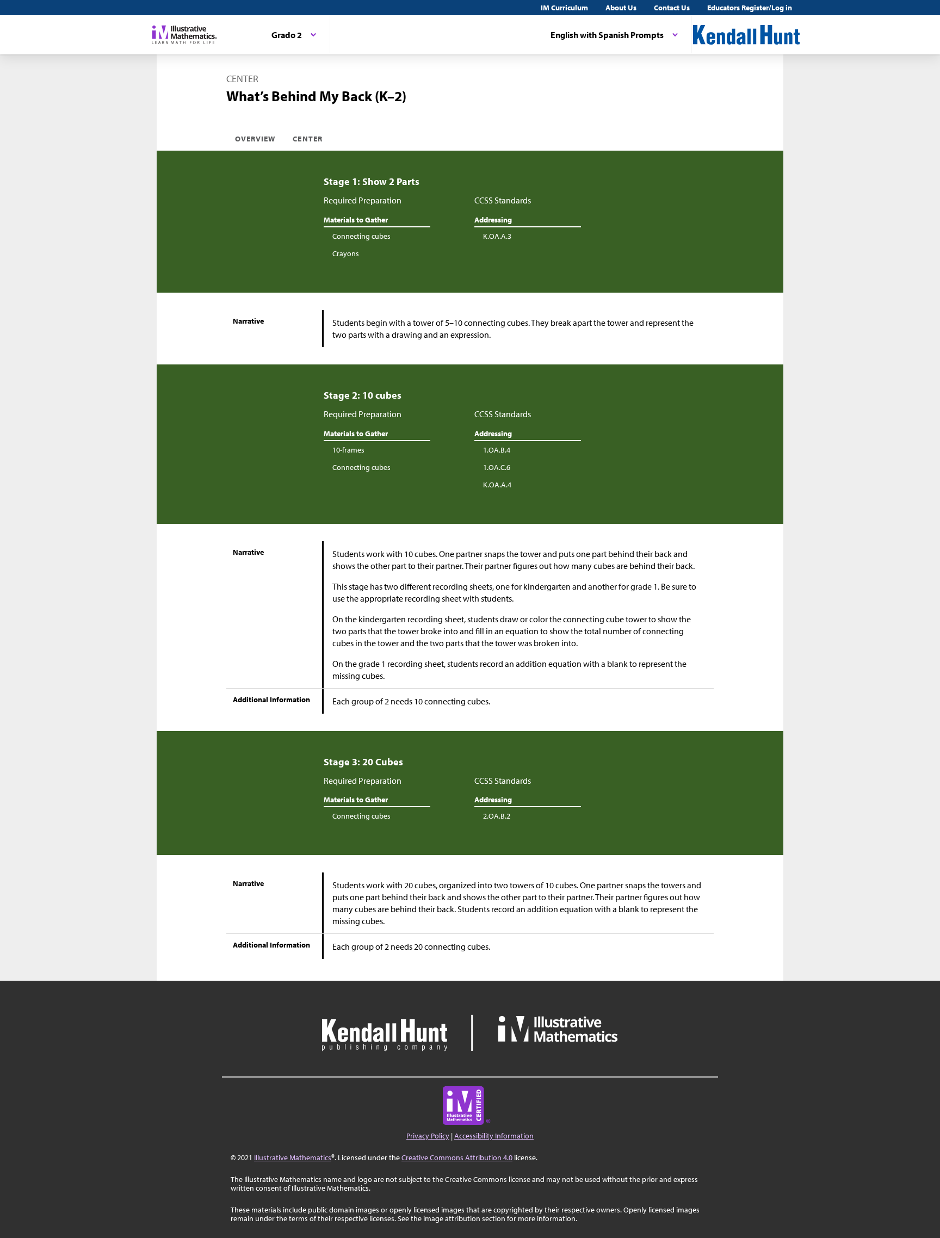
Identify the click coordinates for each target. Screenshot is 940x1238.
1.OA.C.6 (496, 467)
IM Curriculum (564, 8)
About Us (620, 8)
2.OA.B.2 (496, 816)
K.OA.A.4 (497, 484)
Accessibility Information (494, 1136)
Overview (255, 139)
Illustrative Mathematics (292, 1157)
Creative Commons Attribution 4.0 (456, 1157)
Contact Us (672, 8)
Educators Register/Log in (749, 8)
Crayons (345, 253)
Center (307, 139)
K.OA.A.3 (497, 236)
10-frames (348, 449)
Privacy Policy (427, 1136)
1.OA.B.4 (496, 449)
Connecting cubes (361, 236)
